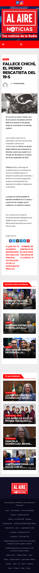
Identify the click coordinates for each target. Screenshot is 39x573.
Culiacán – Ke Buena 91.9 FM (20, 515)
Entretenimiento (7, 523)
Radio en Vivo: (11, 555)
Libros (17, 528)
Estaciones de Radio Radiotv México (25, 523)
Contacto (8, 564)
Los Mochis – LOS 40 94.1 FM (19, 536)
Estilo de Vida (9, 528)
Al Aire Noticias (18, 83)
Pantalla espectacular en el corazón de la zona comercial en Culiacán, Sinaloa (19, 549)
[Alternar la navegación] (21, 44)
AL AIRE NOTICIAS (10, 392)
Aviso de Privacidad (28, 510)
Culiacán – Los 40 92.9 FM (16, 519)
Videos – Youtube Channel (12, 559)
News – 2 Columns (27, 564)
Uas (18, 461)
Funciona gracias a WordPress (13, 502)
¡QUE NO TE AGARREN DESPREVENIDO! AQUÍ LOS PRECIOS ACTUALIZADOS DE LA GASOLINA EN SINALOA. (12, 257)
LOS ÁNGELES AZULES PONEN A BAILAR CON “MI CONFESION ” (18, 421)
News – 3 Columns (14, 568)
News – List (16, 564)
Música (19, 415)
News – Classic (26, 568)
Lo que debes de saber (27, 528)
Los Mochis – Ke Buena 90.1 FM (19, 532)
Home (7, 510)
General (5, 59)
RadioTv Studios (22, 555)
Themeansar (19, 505)
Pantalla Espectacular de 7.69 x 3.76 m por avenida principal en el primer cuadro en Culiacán (19, 542)
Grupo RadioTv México (28, 559)
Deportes (28, 519)
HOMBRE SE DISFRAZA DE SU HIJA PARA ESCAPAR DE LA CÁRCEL (26, 252)
